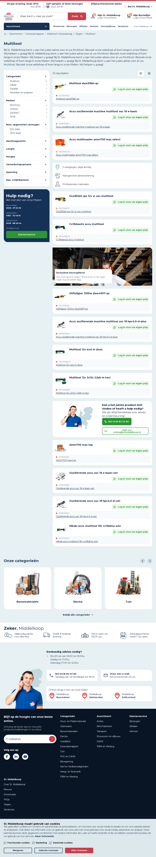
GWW (100, 741)
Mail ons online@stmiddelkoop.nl (127, 431)
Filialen (7, 804)
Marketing (41, 843)
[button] (142, 561)
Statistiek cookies (63, 843)
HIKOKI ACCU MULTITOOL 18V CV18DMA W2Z (95, 526)
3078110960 (64, 334)
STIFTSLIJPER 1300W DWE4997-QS (89, 293)
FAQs (7, 799)
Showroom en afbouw (108, 736)
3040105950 (64, 390)
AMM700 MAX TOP (81, 444)
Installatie (65, 741)
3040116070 (64, 236)
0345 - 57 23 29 (13, 208)
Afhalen (133, 726)
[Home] (5, 33)
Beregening (66, 761)
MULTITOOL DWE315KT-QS (83, 83)
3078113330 (64, 457)
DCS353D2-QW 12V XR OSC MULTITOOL (91, 196)
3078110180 (64, 124)
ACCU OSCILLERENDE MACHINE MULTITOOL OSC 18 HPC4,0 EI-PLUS (107, 321)
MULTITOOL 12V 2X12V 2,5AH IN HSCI (89, 377)
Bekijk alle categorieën (76, 614)
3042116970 (64, 208)
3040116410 (64, 538)
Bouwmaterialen (69, 731)
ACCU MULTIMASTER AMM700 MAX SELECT (94, 139)
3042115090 (64, 306)
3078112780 (64, 485)
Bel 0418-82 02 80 (118, 421)
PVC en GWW (67, 756)
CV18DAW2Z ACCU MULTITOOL (86, 224)
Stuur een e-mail (119, 673)
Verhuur (133, 731)
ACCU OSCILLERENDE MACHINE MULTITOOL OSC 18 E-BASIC (103, 111)
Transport (102, 731)
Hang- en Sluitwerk (70, 771)
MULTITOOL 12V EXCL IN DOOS (86, 349)
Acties (100, 721)
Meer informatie (44, 836)
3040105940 (64, 362)
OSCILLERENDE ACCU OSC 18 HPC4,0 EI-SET (94, 500)
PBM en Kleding (69, 776)
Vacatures (9, 809)
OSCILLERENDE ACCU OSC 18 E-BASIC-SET (93, 472)
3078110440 (64, 152)
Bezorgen (134, 721)
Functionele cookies (18, 843)
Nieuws (8, 789)
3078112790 (64, 513)
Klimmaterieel (104, 726)
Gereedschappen (69, 746)
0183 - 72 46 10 (13, 215)
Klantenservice (26, 234)
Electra (63, 736)
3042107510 (64, 96)
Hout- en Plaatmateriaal (73, 721)
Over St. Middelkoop (14, 784)
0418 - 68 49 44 (13, 223)
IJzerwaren (66, 726)
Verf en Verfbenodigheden (74, 766)
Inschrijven (52, 739)
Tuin (62, 751)
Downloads (10, 794)
